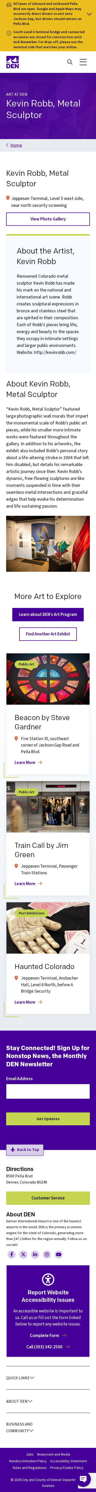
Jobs (30, 1454)
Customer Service (48, 1198)
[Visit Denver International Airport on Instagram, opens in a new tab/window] (47, 1255)
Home (16, 145)
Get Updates (48, 1119)
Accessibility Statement (68, 1461)
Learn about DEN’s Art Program (48, 615)
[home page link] (25, 62)
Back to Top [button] (28, 1149)
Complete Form (45, 1336)
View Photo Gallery (48, 219)
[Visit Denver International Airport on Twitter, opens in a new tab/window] (23, 1255)
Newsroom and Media (53, 1454)
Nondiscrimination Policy (28, 1461)
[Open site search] (69, 62)
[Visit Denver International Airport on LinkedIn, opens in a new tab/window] (35, 1255)
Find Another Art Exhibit (48, 634)
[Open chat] (83, 1479)
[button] (83, 62)
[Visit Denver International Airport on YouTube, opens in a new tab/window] (59, 1255)
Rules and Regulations (30, 1467)
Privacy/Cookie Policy (66, 1467)
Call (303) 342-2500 (44, 1347)
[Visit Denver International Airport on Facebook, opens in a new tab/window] (11, 1255)
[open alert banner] (48, 14)
